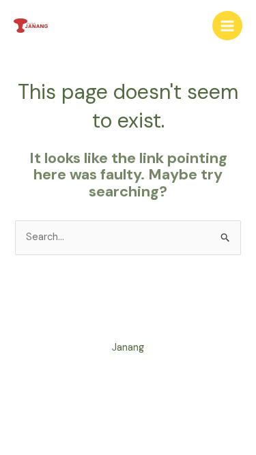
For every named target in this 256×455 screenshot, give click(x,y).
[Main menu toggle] (227, 26)
